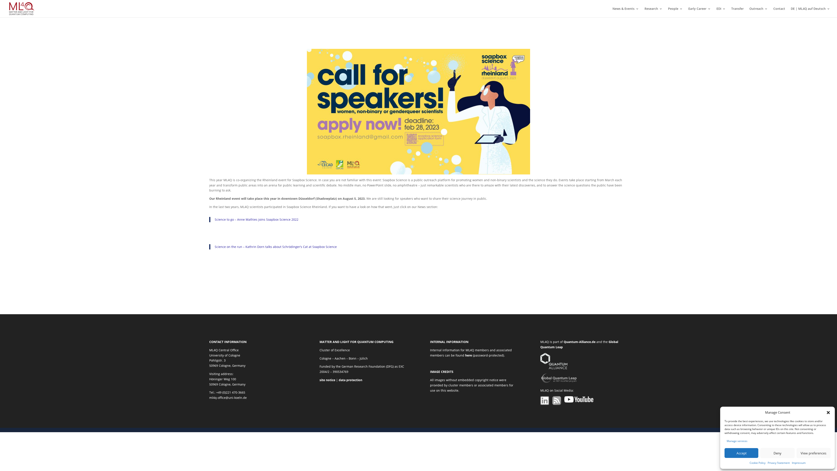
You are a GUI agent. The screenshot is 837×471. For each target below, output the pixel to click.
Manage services (737, 441)
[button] (828, 412)
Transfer (737, 9)
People (673, 9)
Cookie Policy (758, 463)
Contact (779, 9)
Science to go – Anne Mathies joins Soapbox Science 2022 (256, 219)
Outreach (756, 9)
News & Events (623, 9)
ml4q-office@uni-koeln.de (228, 398)
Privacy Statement (779, 463)
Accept (742, 453)
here (468, 355)
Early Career (697, 9)
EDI (718, 9)
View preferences (813, 453)
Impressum (799, 463)
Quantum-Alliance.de (579, 342)
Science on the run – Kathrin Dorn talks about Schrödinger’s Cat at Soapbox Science (276, 247)
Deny (777, 453)
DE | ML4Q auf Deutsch (808, 9)
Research (651, 9)
